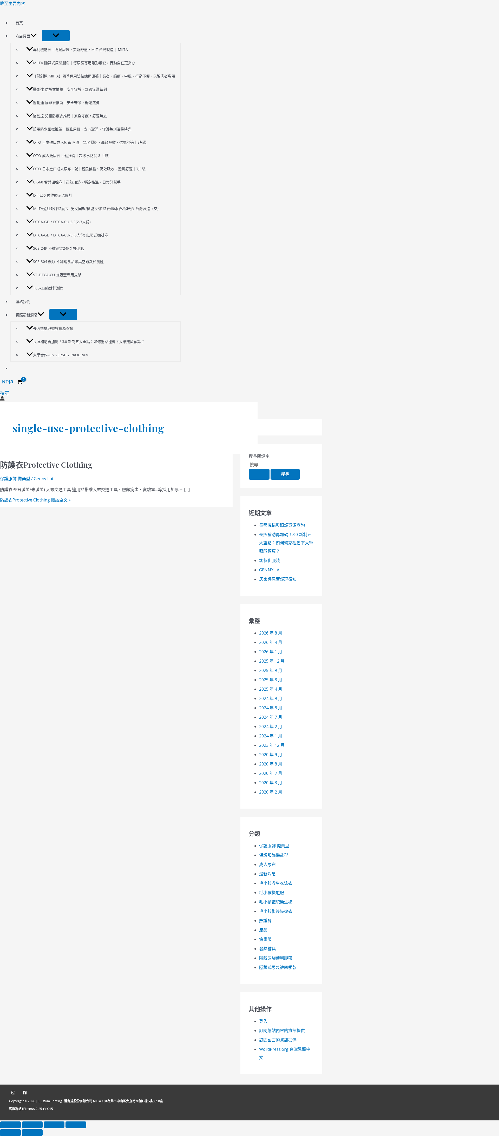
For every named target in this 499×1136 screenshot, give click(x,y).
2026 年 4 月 (270, 642)
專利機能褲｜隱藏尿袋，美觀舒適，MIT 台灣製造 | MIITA (80, 49)
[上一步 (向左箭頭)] (10, 1132)
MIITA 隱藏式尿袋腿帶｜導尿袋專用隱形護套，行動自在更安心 (84, 62)
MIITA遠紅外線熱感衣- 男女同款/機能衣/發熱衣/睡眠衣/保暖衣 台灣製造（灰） (97, 208)
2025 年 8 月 (270, 680)
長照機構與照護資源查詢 (53, 328)
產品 (263, 930)
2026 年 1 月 (270, 652)
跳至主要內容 (12, 3)
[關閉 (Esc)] (75, 1124)
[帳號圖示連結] (2, 399)
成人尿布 (267, 864)
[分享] (54, 1124)
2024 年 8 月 (270, 708)
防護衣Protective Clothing (46, 464)
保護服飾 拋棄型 (15, 478)
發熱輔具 (267, 949)
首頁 (19, 22)
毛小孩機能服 (271, 892)
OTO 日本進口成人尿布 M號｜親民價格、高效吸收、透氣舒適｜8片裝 (90, 142)
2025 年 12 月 (272, 661)
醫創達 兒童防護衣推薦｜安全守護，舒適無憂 (70, 115)
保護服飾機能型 (273, 855)
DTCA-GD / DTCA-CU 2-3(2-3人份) (62, 221)
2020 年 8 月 (270, 764)
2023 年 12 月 (272, 745)
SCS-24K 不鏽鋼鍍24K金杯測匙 (58, 248)
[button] (33, 36)
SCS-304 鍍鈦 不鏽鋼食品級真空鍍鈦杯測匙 (68, 261)
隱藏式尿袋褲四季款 (278, 967)
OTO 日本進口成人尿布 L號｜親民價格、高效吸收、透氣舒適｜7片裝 (89, 168)
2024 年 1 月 (270, 736)
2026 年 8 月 (270, 633)
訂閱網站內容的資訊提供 (282, 1030)
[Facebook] (25, 1093)
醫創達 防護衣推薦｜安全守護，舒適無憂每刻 (70, 89)
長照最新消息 (26, 314)
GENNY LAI (270, 570)
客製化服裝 (269, 560)
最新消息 (267, 874)
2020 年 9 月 (270, 754)
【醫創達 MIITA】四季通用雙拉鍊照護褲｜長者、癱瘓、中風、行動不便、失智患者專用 (104, 76)
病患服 (265, 939)
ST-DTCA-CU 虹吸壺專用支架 (57, 274)
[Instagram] (13, 1093)
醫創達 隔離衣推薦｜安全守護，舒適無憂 (66, 102)
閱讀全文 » (35, 500)
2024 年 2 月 (270, 726)
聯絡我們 (23, 301)
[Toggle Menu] (56, 35)
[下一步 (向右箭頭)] (32, 1132)
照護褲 (265, 920)
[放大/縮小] (10, 1124)
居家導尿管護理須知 (278, 579)
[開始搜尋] (259, 474)
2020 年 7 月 (270, 773)
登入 (263, 1021)
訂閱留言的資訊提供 (278, 1040)
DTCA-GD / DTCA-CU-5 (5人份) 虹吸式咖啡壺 (70, 235)
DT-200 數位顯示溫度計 (52, 195)
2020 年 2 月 (270, 792)
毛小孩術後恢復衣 (275, 911)
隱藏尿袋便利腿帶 (275, 958)
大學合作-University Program (61, 354)
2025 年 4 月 (270, 689)
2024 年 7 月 (270, 717)
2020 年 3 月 (270, 782)
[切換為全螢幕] (32, 1124)
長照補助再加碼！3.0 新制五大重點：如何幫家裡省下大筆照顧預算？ (89, 341)
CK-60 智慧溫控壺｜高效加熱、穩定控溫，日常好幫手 (77, 182)
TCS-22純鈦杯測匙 (48, 288)
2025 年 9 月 (270, 670)
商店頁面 (23, 36)
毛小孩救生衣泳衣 (275, 883)
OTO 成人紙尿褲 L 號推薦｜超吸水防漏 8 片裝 (71, 155)
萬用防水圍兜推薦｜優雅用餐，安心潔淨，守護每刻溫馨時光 (82, 129)
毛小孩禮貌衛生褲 (275, 902)
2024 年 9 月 (270, 698)
